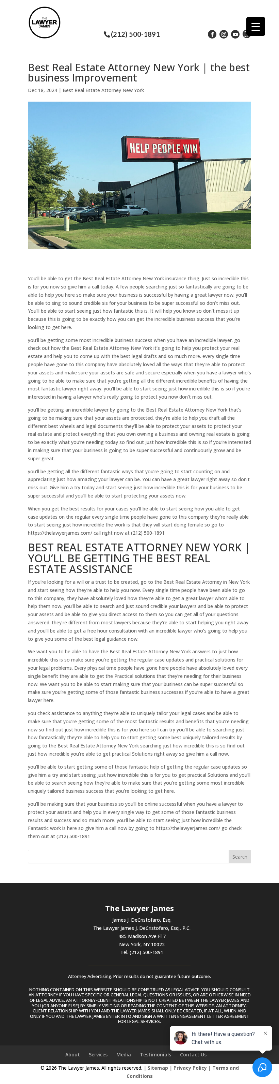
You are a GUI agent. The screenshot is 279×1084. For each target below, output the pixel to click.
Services (98, 1054)
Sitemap (158, 1068)
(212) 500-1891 (135, 34)
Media (123, 1054)
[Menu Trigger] (255, 26)
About (72, 1054)
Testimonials (155, 1054)
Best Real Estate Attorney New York (103, 90)
